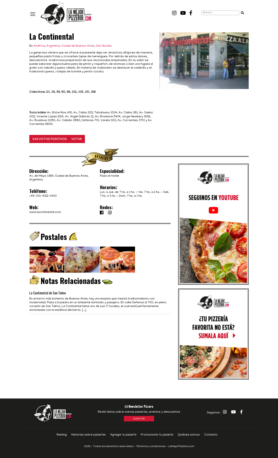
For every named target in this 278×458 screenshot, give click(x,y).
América (39, 46)
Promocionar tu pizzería (157, 435)
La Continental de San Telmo (47, 292)
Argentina (53, 46)
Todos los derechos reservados (113, 446)
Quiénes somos (189, 435)
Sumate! (139, 419)
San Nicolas (104, 46)
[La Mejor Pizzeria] (66, 13)
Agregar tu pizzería (123, 435)
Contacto (210, 435)
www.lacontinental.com (45, 212)
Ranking (62, 435)
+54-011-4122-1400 (43, 196)
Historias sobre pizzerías (88, 435)
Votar (76, 139)
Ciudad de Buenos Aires (77, 46)
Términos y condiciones (150, 446)
